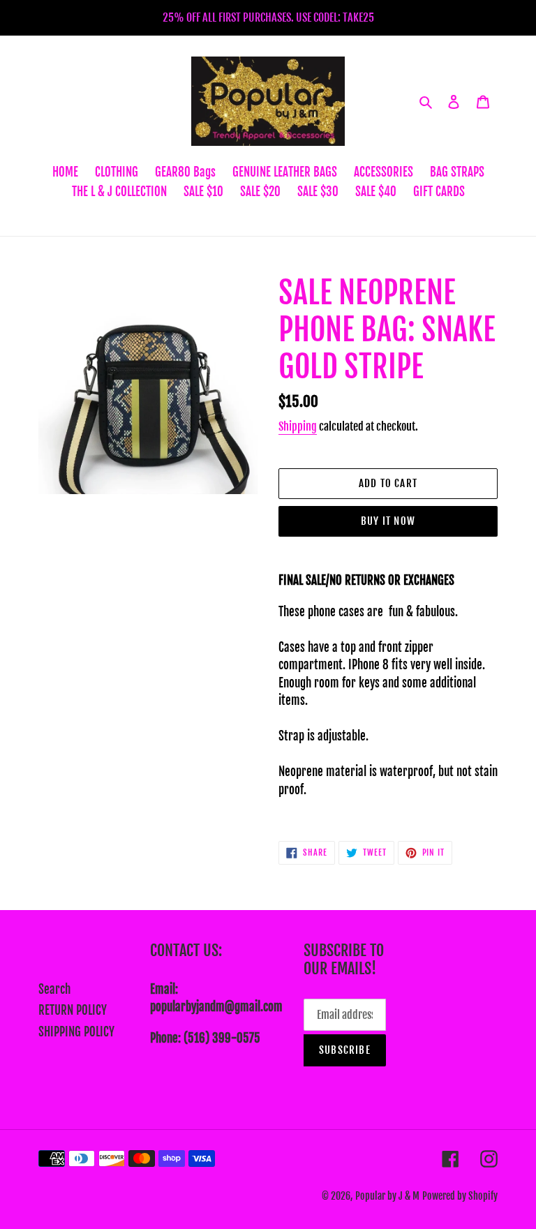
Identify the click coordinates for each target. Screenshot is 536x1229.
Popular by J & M (387, 1196)
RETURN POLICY (72, 1010)
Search (54, 989)
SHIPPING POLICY (76, 1032)
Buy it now (388, 521)
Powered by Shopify (460, 1196)
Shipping (297, 426)
